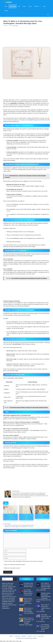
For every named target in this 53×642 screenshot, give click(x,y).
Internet (30, 6)
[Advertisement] (26, 38)
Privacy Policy (40, 636)
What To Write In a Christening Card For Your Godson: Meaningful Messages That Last (27, 516)
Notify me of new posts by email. (12, 568)
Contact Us (29, 636)
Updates (6, 10)
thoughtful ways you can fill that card (37, 119)
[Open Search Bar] (48, 15)
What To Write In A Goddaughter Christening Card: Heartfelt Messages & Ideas (11, 516)
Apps (44, 6)
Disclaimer (24, 636)
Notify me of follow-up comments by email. (14, 564)
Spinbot (18, 466)
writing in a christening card (13, 181)
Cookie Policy (17, 636)
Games (24, 6)
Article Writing (13, 6)
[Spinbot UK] (7, 2)
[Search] (15, 579)
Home (6, 6)
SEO (19, 6)
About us (11, 636)
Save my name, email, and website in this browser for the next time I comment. (24, 561)
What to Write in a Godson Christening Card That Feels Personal (42, 516)
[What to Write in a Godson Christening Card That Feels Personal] (42, 509)
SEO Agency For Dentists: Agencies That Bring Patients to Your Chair (19, 526)
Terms (35, 636)
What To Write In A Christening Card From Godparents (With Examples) (19, 525)
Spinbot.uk (35, 638)
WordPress (36, 6)
